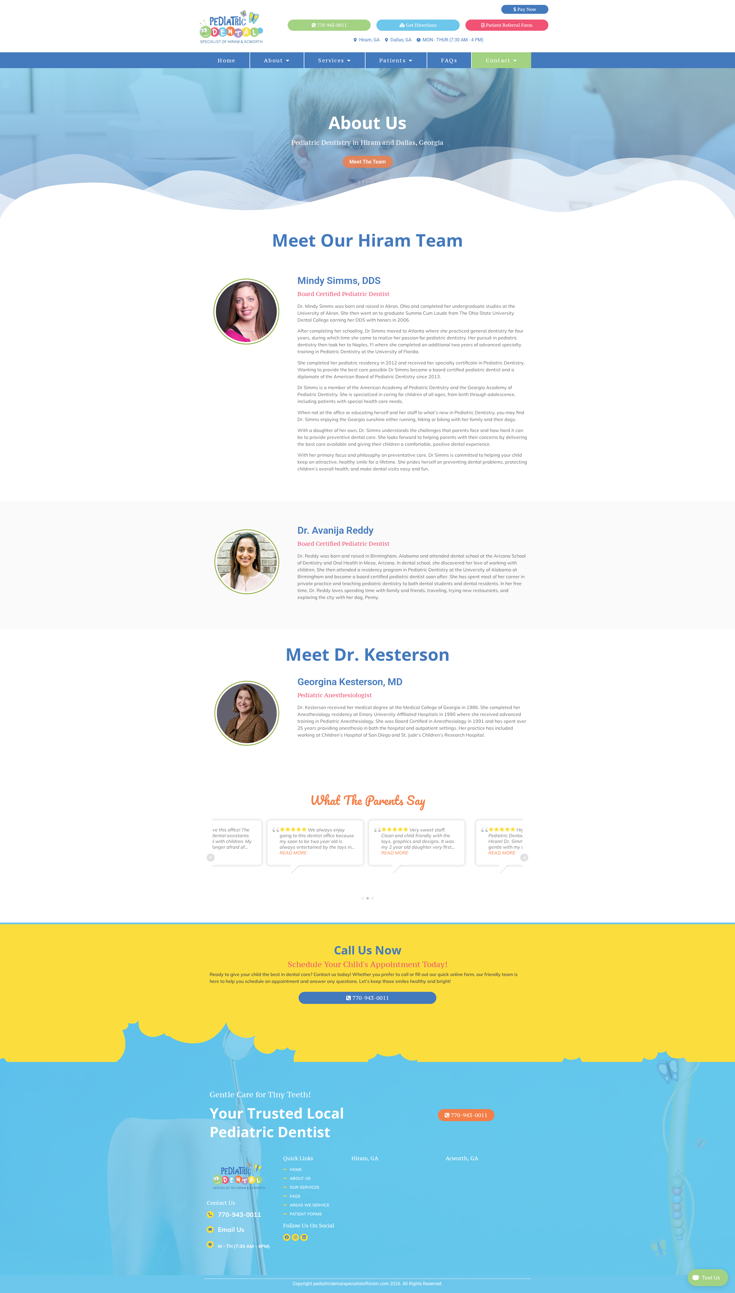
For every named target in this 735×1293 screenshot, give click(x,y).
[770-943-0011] (210, 1214)
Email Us (231, 1229)
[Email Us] (210, 1229)
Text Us (707, 1277)
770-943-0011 (239, 1215)
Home (226, 60)
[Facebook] (286, 1237)
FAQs (449, 60)
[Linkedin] (303, 1237)
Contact (498, 60)
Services (331, 60)
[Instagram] (295, 1237)
